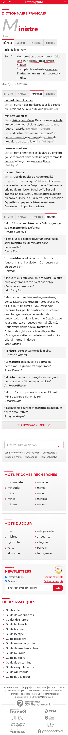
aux (6, 124)
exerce (49, 124)
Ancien (44, 128)
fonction (9, 128)
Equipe (26, 687)
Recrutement (34, 691)
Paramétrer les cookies (20, 694)
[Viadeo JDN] (50, 725)
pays (46, 157)
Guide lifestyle (15, 634)
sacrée (20, 128)
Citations (50, 42)
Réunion (17, 104)
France (8, 161)
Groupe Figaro (21, 697)
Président (15, 109)
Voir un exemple (53, 577)
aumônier (27, 120)
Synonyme (21, 42)
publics (21, 65)
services (49, 60)
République (35, 109)
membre (44, 133)
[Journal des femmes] (18, 711)
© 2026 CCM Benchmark (41, 697)
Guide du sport (15, 657)
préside (58, 120)
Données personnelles (52, 691)
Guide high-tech (16, 624)
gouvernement (44, 56)
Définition (8, 94)
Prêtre (16, 120)
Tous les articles (13, 691)
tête (19, 60)
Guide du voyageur (18, 676)
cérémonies (17, 124)
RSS (24, 691)
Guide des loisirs (16, 638)
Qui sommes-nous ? (12, 687)
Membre (22, 56)
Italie (47, 161)
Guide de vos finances (20, 615)
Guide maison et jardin (20, 643)
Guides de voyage (17, 672)
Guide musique (15, 653)
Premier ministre (23, 152)
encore (37, 161)
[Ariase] (18, 731)
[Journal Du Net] (18, 718)
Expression (36, 42)
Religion (31, 128)
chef (55, 152)
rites (7, 141)
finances (51, 69)
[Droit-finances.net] (50, 718)
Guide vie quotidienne (20, 667)
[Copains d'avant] (18, 725)
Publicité (52, 687)
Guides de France (17, 619)
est (37, 152)
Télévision (12, 581)
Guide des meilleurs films (22, 648)
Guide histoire (15, 629)
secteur (34, 60)
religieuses (32, 124)
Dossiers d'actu (15, 577)
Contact (61, 687)
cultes (48, 137)
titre (44, 152)
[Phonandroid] (50, 731)
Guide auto (13, 610)
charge (34, 137)
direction (56, 104)
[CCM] (50, 711)
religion (31, 141)
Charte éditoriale (38, 687)
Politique (51, 109)
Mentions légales (51, 694)
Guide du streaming (19, 662)
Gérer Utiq (36, 694)
